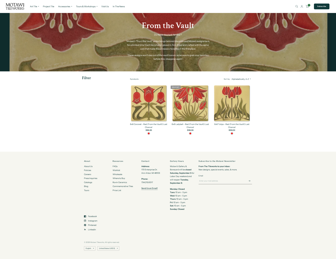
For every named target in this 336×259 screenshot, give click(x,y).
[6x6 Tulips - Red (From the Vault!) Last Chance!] (232, 103)
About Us (88, 166)
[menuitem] (34, 6)
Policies (87, 170)
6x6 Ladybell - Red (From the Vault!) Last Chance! (190, 125)
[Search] (296, 6)
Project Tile (48, 6)
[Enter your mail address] (249, 180)
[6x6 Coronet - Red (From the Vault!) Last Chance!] (149, 103)
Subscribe (321, 6)
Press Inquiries (90, 178)
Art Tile (33, 6)
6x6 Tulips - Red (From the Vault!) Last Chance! (231, 125)
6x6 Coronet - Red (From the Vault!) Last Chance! (148, 125)
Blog (86, 186)
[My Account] (301, 6)
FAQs (115, 166)
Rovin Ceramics (120, 182)
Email (201, 176)
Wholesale (117, 174)
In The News (119, 6)
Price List (117, 190)
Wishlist (116, 170)
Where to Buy (119, 178)
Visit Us (105, 6)
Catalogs (88, 182)
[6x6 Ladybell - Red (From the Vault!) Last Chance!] (190, 103)
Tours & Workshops (86, 6)
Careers (87, 174)
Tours (86, 190)
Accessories (64, 6)
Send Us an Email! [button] (149, 188)
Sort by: (227, 79)
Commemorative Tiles (123, 186)
